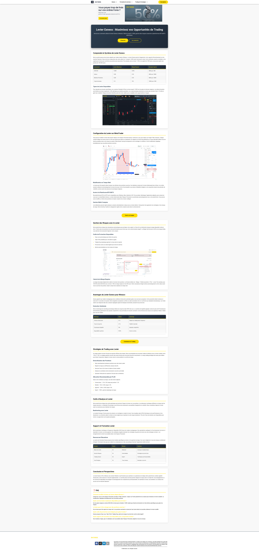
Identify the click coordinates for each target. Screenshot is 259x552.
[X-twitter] (107, 543)
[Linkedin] (104, 543)
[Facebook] (96, 543)
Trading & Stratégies (140, 2)
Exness (113, 2)
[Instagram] (100, 543)
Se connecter (135, 40)
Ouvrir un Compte (129, 215)
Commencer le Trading (129, 341)
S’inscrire (122, 40)
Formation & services (125, 2)
